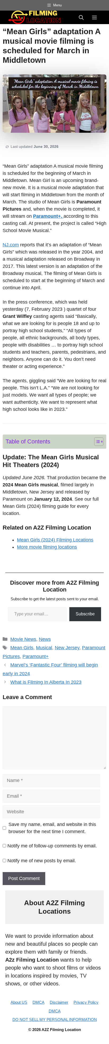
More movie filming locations (47, 547)
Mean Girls (21, 647)
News (45, 639)
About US (19, 1002)
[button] (81, 17)
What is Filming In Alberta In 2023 (45, 682)
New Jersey (67, 647)
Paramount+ (35, 656)
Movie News (23, 639)
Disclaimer (59, 1002)
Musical (44, 647)
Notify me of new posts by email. (41, 860)
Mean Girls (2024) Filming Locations (55, 540)
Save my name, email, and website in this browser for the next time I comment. (52, 828)
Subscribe (85, 614)
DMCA (38, 1002)
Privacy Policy (86, 1002)
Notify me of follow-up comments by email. (52, 845)
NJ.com (11, 244)
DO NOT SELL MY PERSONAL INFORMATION (54, 1019)
